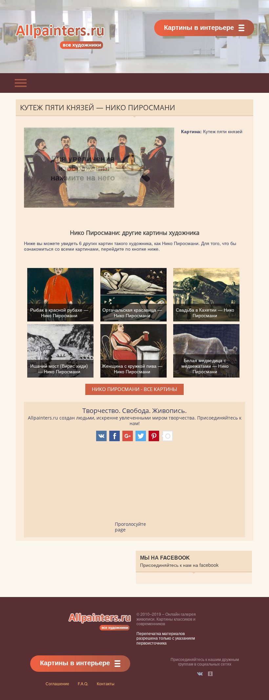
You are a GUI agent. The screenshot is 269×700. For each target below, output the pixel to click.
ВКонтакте (200, 673)
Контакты (105, 683)
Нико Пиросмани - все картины (134, 389)
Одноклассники (210, 673)
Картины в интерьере (199, 27)
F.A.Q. (83, 683)
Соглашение (57, 683)
